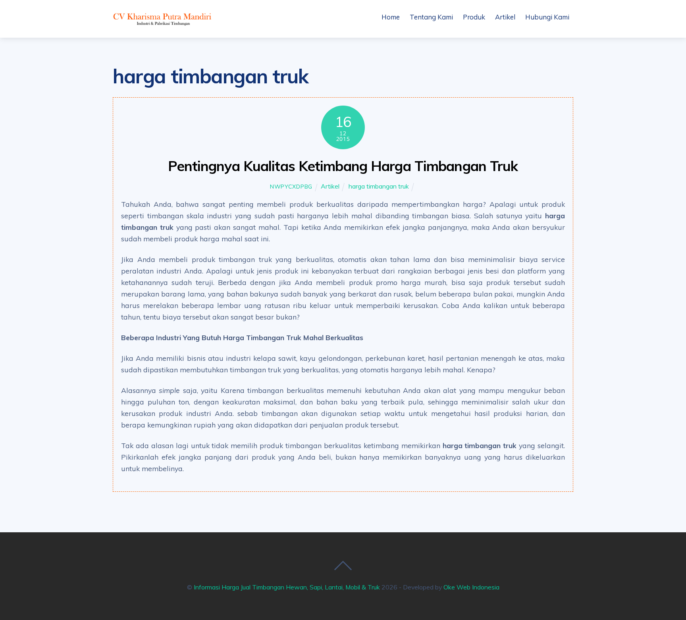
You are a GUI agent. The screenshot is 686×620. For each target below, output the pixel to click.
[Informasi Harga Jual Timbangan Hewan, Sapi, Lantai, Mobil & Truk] (162, 23)
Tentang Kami (431, 17)
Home (391, 17)
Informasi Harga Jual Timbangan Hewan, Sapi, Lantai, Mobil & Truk (287, 587)
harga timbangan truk (379, 186)
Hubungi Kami (547, 17)
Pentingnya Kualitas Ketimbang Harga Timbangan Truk (343, 166)
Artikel (505, 17)
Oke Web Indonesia (471, 587)
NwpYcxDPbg (291, 186)
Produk (474, 17)
